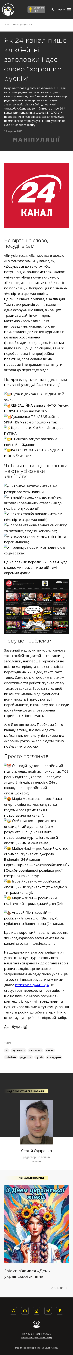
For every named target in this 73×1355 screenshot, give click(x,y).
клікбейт (10, 1057)
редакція (26, 1057)
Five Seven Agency (49, 1347)
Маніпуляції (20, 24)
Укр (60, 9)
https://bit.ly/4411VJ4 (32, 985)
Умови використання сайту (36, 1337)
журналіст (18, 1050)
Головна (8, 24)
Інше (30, 24)
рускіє (39, 1057)
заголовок (35, 1050)
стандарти (54, 1057)
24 (6, 1050)
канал (49, 1050)
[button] (68, 9)
